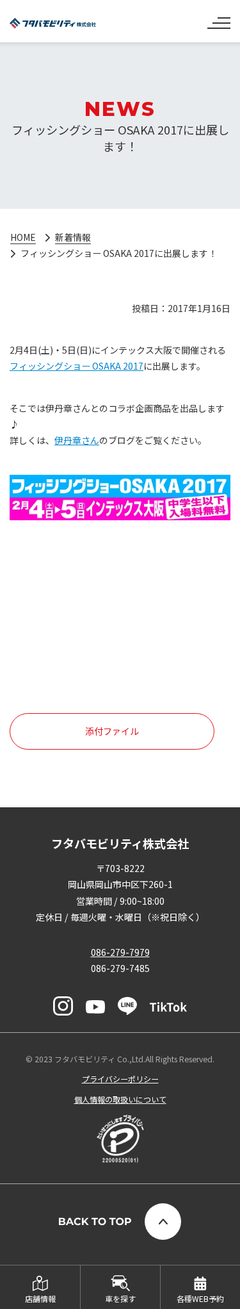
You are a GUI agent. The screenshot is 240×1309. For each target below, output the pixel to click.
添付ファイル (112, 731)
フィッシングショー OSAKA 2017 (76, 365)
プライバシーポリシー (120, 1078)
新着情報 (73, 237)
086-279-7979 (120, 952)
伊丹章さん (76, 440)
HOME (23, 237)
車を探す (120, 1298)
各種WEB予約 (200, 1298)
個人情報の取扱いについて (120, 1099)
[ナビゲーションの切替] (218, 17)
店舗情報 (40, 1298)
